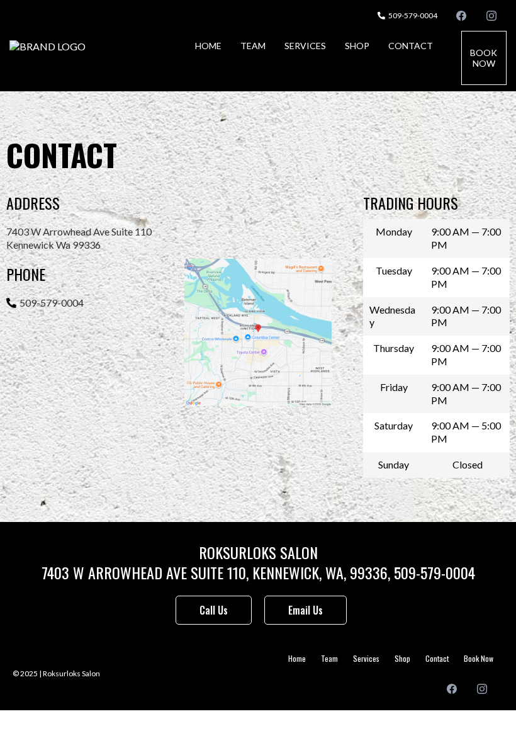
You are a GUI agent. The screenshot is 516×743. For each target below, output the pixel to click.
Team (253, 45)
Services (305, 45)
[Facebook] (461, 15)
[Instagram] (491, 15)
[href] (257, 332)
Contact (410, 45)
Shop (357, 45)
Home (208, 45)
